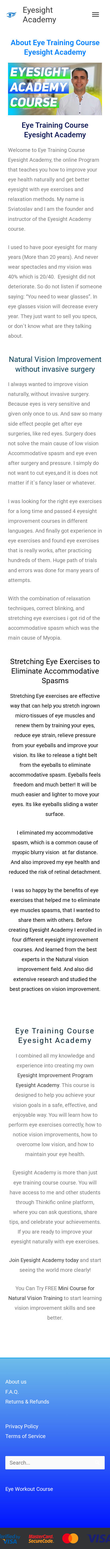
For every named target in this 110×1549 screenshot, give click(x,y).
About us (15, 1382)
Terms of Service (25, 1436)
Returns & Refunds (27, 1401)
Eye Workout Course (29, 1489)
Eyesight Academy (39, 14)
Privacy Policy (21, 1426)
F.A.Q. (12, 1392)
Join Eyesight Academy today (43, 1260)
